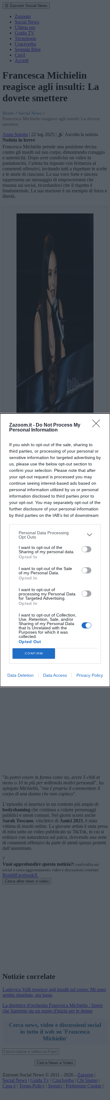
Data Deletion (20, 675)
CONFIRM (34, 653)
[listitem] (55, 535)
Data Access (55, 675)
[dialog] (55, 550)
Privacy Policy (89, 675)
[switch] (86, 549)
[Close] (98, 425)
